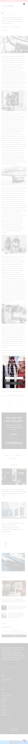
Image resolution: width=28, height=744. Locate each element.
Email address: (14, 375)
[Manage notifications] (24, 740)
